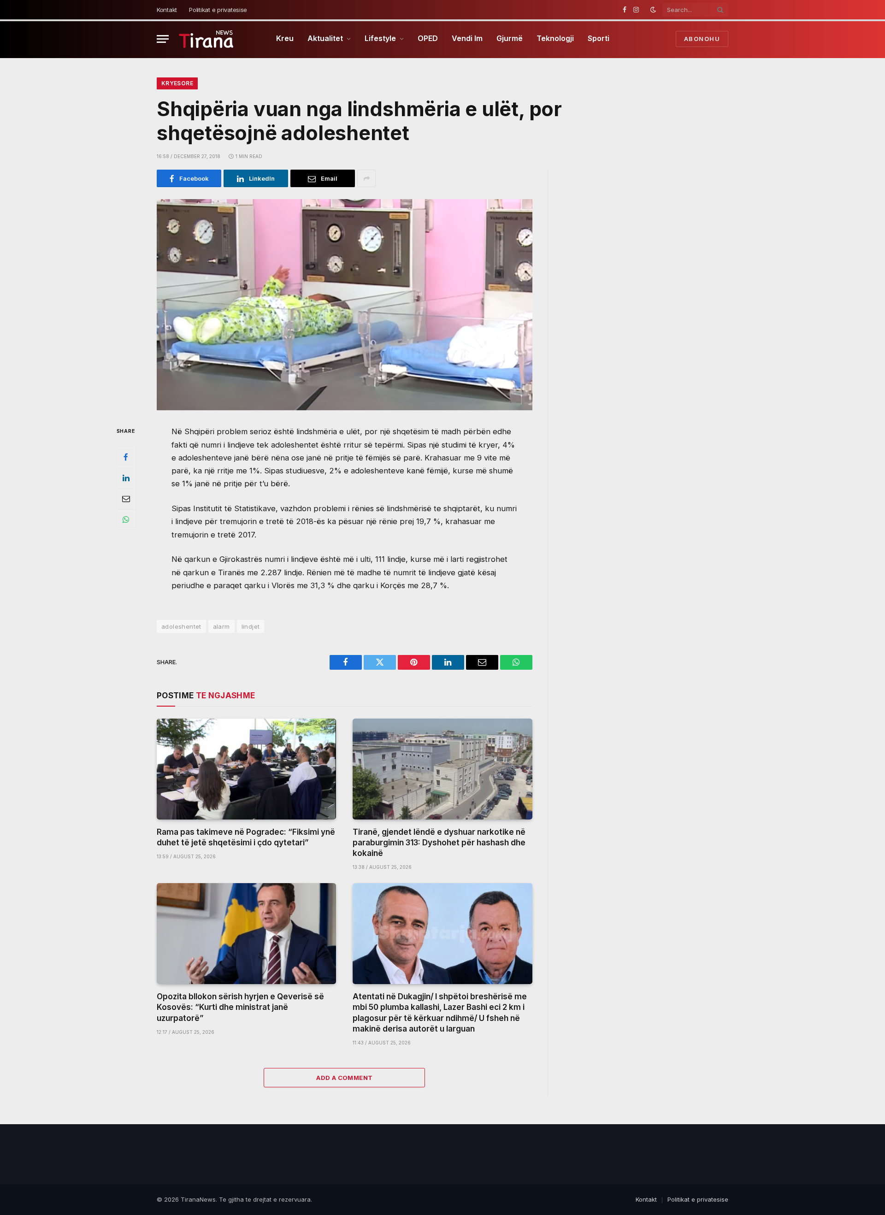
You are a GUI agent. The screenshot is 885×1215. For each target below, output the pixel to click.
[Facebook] (125, 457)
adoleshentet (181, 626)
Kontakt (167, 9)
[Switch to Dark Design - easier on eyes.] (653, 9)
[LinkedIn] (125, 478)
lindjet (251, 626)
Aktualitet (325, 38)
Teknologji (555, 38)
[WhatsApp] (125, 519)
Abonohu (702, 38)
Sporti (598, 38)
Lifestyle (380, 38)
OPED (428, 38)
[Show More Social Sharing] (366, 178)
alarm (221, 626)
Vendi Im (467, 38)
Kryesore (177, 83)
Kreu (285, 38)
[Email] (125, 498)
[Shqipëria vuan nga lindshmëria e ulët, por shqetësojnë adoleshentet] (344, 304)
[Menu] (163, 39)
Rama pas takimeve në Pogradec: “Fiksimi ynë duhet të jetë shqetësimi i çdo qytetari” (246, 837)
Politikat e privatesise (218, 9)
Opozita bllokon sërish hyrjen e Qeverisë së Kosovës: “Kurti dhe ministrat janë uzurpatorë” (240, 1007)
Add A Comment (344, 1077)
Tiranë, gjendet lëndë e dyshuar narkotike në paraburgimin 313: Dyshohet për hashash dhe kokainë (439, 842)
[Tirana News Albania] (206, 39)
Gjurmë (509, 38)
